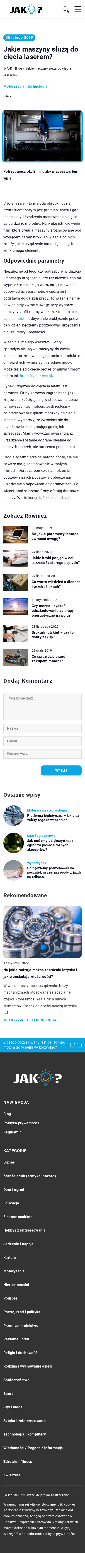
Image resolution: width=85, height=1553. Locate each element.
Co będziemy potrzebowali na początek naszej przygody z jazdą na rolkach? (54, 872)
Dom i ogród (13, 1190)
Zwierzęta (12, 1475)
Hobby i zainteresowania (24, 1230)
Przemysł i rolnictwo (20, 1325)
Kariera (9, 1257)
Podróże (10, 1298)
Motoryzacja (13, 1271)
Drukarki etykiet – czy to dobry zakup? (53, 634)
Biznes (9, 1162)
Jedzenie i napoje (18, 1244)
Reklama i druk (16, 1339)
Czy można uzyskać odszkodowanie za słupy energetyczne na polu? (53, 611)
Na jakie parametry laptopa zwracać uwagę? (55, 536)
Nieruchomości (16, 1285)
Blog (7, 1114)
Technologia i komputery (24, 1434)
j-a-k (7, 96)
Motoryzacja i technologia (25, 86)
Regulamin (12, 1132)
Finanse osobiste (17, 1217)
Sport (8, 1393)
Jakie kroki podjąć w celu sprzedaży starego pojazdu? (56, 560)
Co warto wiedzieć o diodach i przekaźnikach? (56, 584)
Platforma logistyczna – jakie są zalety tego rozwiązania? (53, 818)
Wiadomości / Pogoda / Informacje (33, 1448)
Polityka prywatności (21, 1123)
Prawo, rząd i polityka (22, 1312)
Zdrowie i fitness (17, 1461)
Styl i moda (12, 1407)
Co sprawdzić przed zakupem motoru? (48, 658)
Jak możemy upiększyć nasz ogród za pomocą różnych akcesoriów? (50, 845)
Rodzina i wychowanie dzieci (27, 1366)
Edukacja (11, 1203)
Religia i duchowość (20, 1353)
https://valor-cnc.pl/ (36, 376)
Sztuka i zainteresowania (25, 1421)
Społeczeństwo (16, 1380)
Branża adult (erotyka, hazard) (29, 1176)
